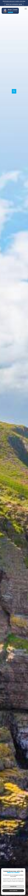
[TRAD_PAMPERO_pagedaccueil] (10, 13)
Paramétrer (13, 886)
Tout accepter (13, 890)
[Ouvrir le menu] (26, 9)
